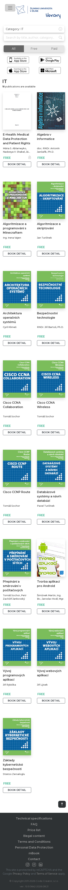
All (14, 48)
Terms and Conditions (34, 841)
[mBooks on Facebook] (34, 864)
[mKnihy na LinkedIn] (40, 864)
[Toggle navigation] (10, 7)
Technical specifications (34, 818)
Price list (34, 830)
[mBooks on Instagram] (27, 864)
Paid (54, 48)
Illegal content (34, 836)
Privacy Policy (21, 873)
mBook (34, 853)
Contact (34, 859)
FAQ (34, 824)
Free (34, 48)
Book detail (17, 164)
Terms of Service (46, 873)
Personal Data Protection (34, 847)
